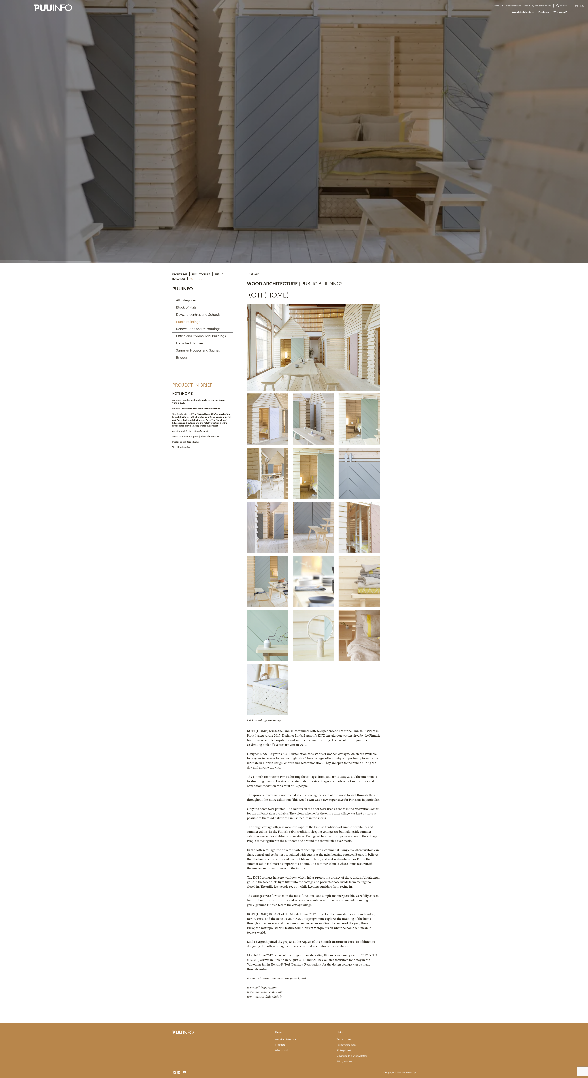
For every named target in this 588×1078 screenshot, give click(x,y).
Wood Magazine (513, 5)
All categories (186, 300)
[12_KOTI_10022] (313, 581)
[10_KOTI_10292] (359, 527)
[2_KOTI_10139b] (267, 419)
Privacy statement (346, 1044)
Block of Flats (186, 307)
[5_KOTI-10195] (267, 473)
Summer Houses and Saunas (198, 350)
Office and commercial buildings (201, 336)
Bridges (182, 358)
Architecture (201, 274)
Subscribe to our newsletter (352, 1055)
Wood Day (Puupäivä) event (537, 5)
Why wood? (560, 12)
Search (563, 5)
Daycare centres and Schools (198, 315)
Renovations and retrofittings (198, 329)
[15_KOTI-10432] (313, 635)
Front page (179, 274)
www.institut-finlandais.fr (264, 996)
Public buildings (188, 322)
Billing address (344, 1061)
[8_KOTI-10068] (267, 527)
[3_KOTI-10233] (313, 419)
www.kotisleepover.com (262, 987)
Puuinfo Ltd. (497, 5)
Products (543, 12)
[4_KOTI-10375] (359, 419)
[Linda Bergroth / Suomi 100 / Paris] (359, 473)
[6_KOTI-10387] (313, 473)
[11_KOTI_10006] (267, 581)
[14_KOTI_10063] (267, 635)
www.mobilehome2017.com (265, 992)
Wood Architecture (523, 12)
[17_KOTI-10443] (267, 689)
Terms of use (344, 1039)
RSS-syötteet (344, 1050)
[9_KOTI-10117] (313, 527)
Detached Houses (189, 343)
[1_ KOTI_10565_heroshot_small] (313, 347)
